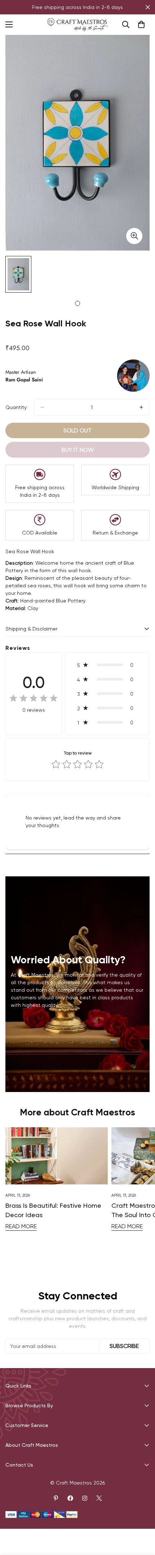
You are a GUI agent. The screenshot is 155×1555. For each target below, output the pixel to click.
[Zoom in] (134, 236)
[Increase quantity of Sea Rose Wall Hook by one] (141, 407)
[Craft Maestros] (77, 24)
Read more (21, 1226)
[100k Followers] (85, 1498)
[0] (141, 24)
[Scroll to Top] (142, 1517)
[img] (33, 698)
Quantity (16, 407)
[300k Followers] (70, 1498)
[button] (107, 665)
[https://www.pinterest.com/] (56, 1498)
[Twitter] (99, 1498)
